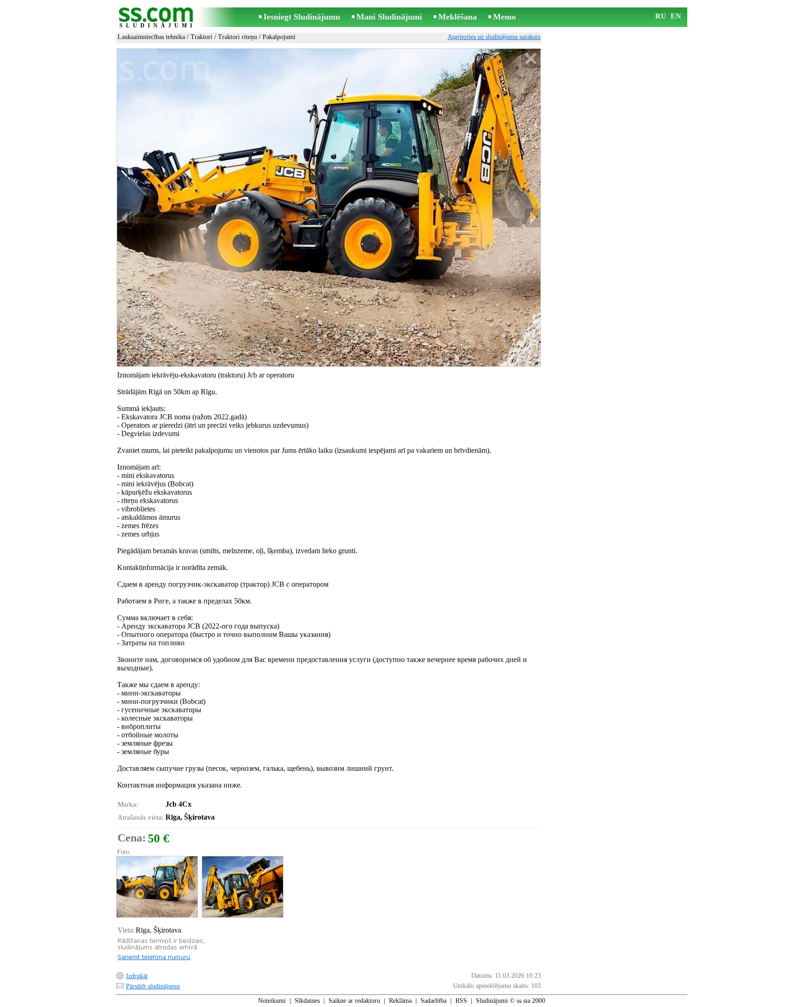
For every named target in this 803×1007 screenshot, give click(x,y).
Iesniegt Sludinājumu (301, 16)
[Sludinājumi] (157, 18)
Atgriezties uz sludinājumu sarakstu (494, 36)
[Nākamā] (532, 218)
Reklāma (400, 1000)
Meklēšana (457, 16)
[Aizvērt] (530, 59)
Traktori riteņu (237, 36)
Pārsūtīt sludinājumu (153, 986)
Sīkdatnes (307, 1000)
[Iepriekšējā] (125, 218)
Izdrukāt (137, 976)
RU (660, 16)
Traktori (201, 36)
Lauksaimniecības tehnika (151, 36)
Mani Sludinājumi (389, 16)
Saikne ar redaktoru (354, 1000)
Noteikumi (272, 1000)
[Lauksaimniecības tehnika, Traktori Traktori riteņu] (156, 887)
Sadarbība (434, 1000)
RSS (461, 1000)
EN (676, 16)
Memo (504, 16)
